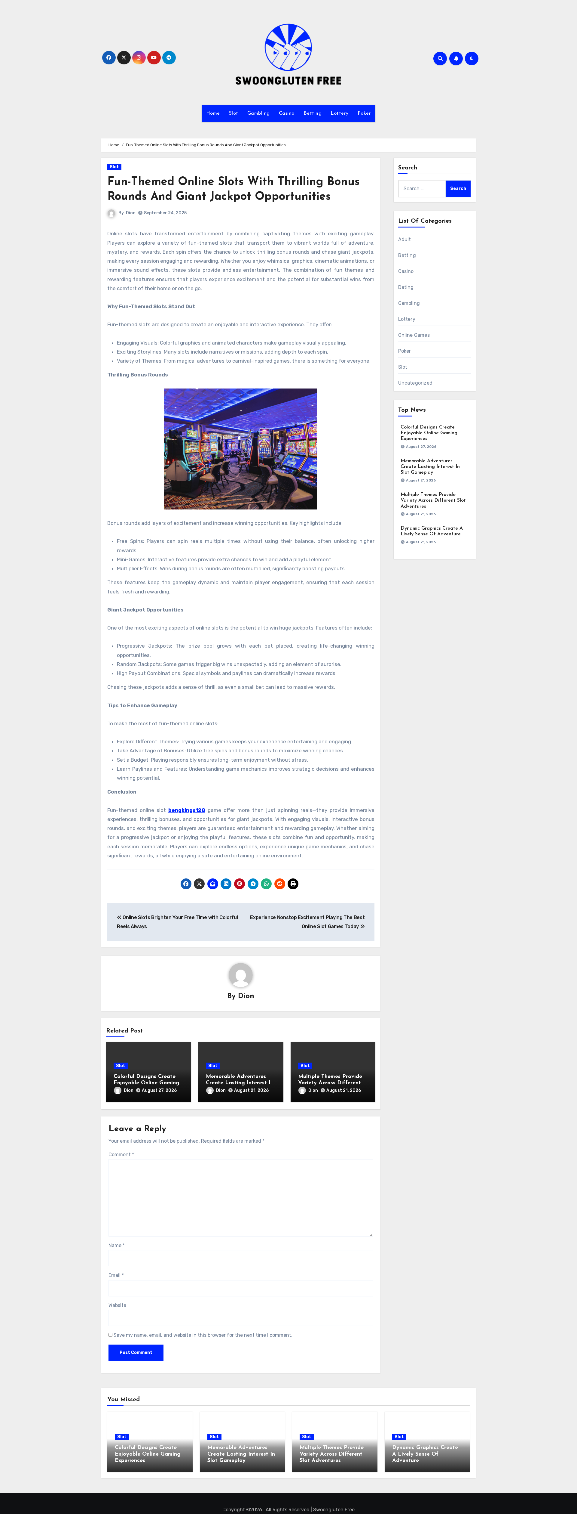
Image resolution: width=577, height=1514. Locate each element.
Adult (404, 239)
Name (116, 1245)
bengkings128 (186, 810)
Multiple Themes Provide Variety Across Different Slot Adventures (330, 1083)
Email (116, 1275)
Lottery (340, 113)
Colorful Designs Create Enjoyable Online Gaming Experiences (146, 1083)
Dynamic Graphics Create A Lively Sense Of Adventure (425, 1454)
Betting (313, 113)
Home (213, 113)
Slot (233, 113)
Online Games (414, 335)
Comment (121, 1154)
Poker (364, 113)
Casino (287, 113)
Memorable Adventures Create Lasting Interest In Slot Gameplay (239, 1083)
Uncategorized (415, 383)
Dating (406, 287)
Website (117, 1305)
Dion (131, 212)
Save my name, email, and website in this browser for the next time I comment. (203, 1335)
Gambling (258, 113)
